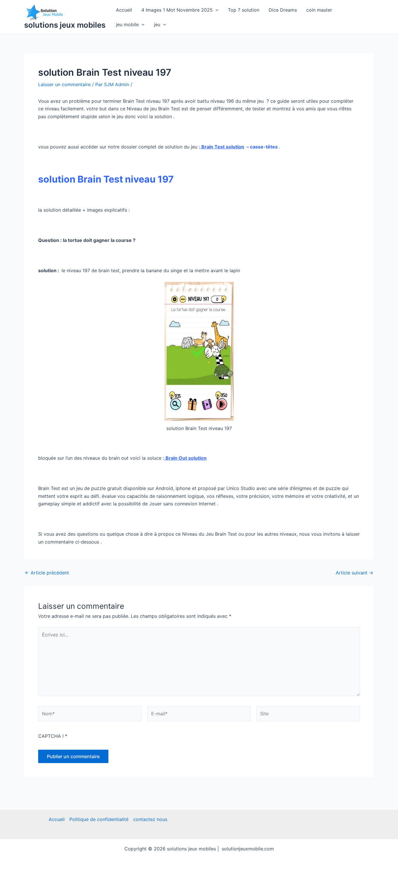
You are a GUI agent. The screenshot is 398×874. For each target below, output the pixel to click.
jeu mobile (127, 24)
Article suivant (354, 572)
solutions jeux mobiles (64, 24)
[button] (216, 10)
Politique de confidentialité (98, 819)
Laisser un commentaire (64, 84)
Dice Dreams (283, 10)
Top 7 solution (243, 10)
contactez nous (150, 819)
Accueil (124, 10)
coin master (319, 10)
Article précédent (47, 572)
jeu (157, 24)
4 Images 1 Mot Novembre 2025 (177, 10)
